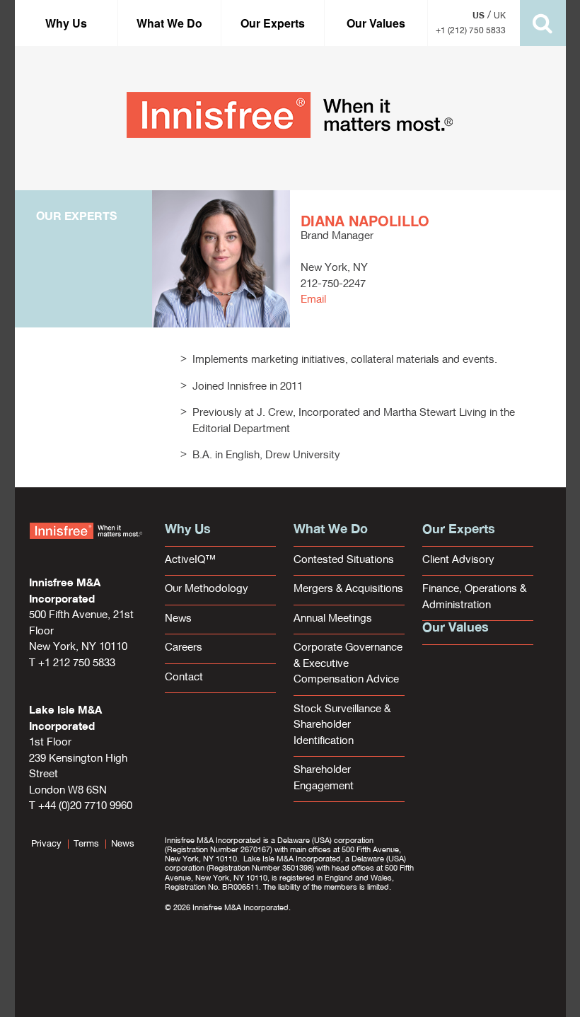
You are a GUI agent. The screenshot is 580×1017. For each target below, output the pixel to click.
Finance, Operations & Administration (474, 597)
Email (313, 300)
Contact (184, 678)
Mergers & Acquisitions (348, 589)
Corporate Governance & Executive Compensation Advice (348, 664)
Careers (183, 648)
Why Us (66, 23)
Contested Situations (344, 560)
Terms (86, 844)
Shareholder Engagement (324, 778)
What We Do (169, 23)
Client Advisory (458, 560)
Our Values (376, 23)
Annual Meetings (333, 619)
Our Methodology (206, 589)
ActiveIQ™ (190, 560)
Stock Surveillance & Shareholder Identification (342, 725)
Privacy (46, 844)
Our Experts (272, 23)
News (178, 619)
